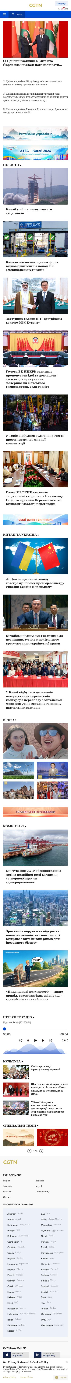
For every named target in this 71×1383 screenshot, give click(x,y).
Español (40, 1180)
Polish (47, 1247)
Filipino (15, 1269)
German (15, 1280)
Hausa (14, 1291)
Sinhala (48, 1280)
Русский (7, 1191)
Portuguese (52, 1252)
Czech (14, 1252)
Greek (15, 1286)
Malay (51, 1219)
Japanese (16, 1325)
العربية (39, 1185)
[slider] (4, 1028)
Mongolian (51, 1224)
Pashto (47, 1258)
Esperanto (17, 1263)
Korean (14, 1330)
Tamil (46, 1297)
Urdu (46, 1319)
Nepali (47, 1236)
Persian (48, 1241)
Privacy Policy (9, 1377)
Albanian (15, 1213)
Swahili (49, 1291)
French (15, 1275)
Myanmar (52, 1230)
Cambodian (15, 1241)
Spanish (49, 1286)
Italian (14, 1319)
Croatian (16, 1247)
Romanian (50, 1263)
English (7, 1180)
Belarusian (18, 1224)
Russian (49, 1269)
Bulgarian (17, 1236)
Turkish (48, 1308)
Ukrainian (51, 1313)
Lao (45, 1213)
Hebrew (14, 1297)
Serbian (49, 1275)
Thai (46, 1302)
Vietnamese (52, 1325)
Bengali (13, 1230)
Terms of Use (26, 1377)
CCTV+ (6, 1196)
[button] (29, 1151)
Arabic (14, 1219)
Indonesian (21, 1313)
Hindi (12, 1302)
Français (7, 1185)
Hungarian (16, 1308)
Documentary (42, 1191)
